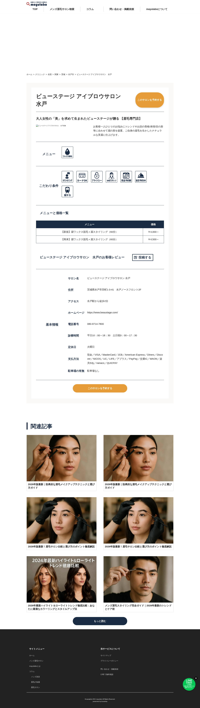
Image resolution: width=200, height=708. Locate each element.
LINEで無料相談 (107, 674)
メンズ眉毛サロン (36, 661)
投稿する (145, 257)
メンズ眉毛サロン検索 (62, 9)
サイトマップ (106, 655)
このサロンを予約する (149, 99)
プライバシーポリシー (109, 661)
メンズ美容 (34, 677)
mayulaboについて (156, 9)
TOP (35, 9)
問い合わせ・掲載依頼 (122, 9)
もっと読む (100, 621)
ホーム (32, 655)
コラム (90, 9)
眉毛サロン (34, 687)
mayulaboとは (34, 666)
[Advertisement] (100, 41)
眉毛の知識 (34, 682)
